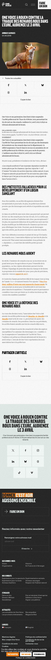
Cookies (5, 646)
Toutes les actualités (13, 78)
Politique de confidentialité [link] (25, 658)
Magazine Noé (31, 614)
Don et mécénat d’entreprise (36, 595)
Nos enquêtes (31, 612)
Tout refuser (25, 654)
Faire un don (7, 595)
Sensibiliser (6, 600)
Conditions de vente (10, 644)
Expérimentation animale (35, 578)
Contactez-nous (32, 644)
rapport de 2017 (21, 274)
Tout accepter (12, 654)
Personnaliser (39, 654)
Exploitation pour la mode (11, 581)
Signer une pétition (33, 600)
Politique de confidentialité (36, 637)
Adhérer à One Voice (34, 597)
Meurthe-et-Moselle (36, 316)
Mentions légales (8, 637)
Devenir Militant (8, 597)
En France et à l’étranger (35, 566)
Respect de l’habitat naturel (36, 583)
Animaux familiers (9, 583)
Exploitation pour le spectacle (13, 578)
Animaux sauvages (33, 581)
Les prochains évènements (12, 614)
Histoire (29, 564)
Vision (4, 564)
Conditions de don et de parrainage (35, 640)
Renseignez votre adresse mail (18, 538)
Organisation (7, 566)
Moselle (5, 319)
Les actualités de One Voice (12, 612)
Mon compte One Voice (11, 640)
